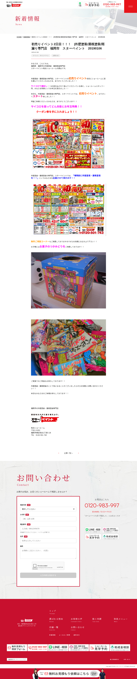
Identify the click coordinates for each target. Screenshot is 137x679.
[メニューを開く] (130, 6)
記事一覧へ (68, 453)
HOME (19, 37)
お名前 (24, 514)
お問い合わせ (127, 659)
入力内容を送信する (48, 575)
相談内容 (25, 505)
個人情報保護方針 (114, 659)
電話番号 (25, 524)
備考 (21, 546)
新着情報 (26, 37)
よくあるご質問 (64, 635)
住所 (23, 536)
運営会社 (77, 635)
